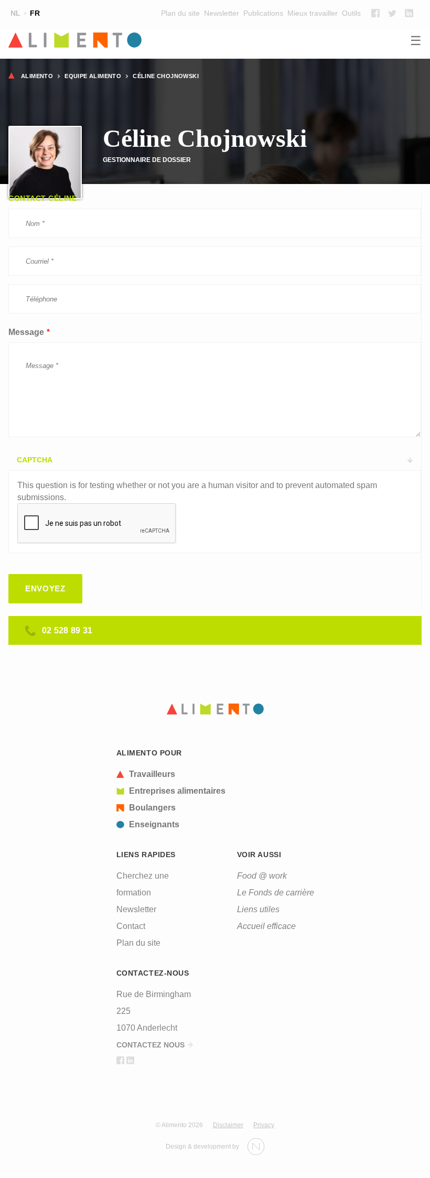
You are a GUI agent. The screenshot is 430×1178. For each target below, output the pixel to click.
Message (26, 332)
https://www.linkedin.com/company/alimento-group (409, 13)
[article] (170, 774)
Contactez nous (150, 1045)
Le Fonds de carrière (275, 892)
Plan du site (180, 13)
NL (15, 13)
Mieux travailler (312, 13)
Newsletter (221, 13)
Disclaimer (228, 1125)
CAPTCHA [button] (34, 460)
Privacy (263, 1125)
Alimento (37, 76)
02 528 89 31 (67, 630)
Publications (263, 13)
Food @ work (262, 875)
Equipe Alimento (92, 76)
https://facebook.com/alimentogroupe (375, 13)
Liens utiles (258, 909)
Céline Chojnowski (166, 76)
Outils (351, 13)
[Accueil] (215, 41)
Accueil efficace (266, 926)
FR (35, 13)
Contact (130, 926)
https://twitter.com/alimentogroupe (392, 13)
